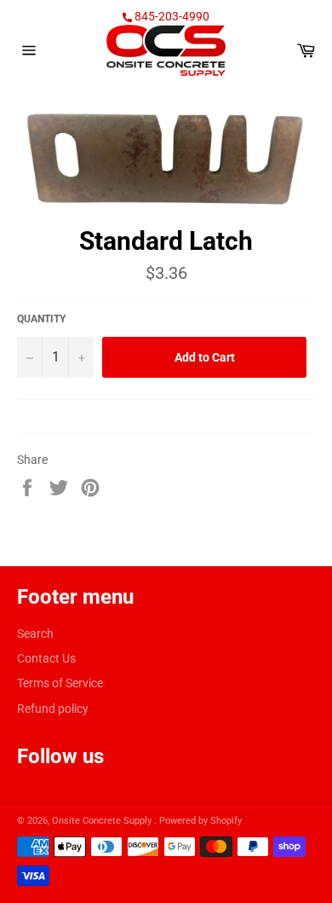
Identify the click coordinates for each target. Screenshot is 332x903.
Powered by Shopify (200, 820)
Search (35, 633)
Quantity (41, 319)
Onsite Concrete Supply (103, 820)
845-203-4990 (170, 16)
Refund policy (53, 708)
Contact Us (46, 658)
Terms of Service (60, 683)
